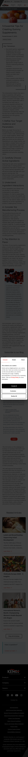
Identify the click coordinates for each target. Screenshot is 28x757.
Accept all (14, 386)
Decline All (14, 396)
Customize (13, 391)
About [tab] (23, 359)
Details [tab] (14, 359)
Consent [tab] (5, 359)
